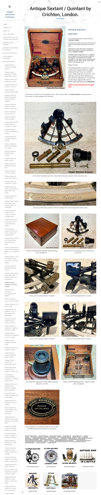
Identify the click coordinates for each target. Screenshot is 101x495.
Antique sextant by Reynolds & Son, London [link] (10, 153)
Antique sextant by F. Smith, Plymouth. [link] (11, 465)
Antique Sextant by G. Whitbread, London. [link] (11, 80)
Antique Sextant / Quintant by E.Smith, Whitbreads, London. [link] (11, 74)
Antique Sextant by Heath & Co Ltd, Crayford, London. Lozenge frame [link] (10, 213)
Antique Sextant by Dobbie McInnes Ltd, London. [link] (11, 402)
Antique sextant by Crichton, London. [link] (10, 172)
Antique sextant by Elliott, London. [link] (10, 159)
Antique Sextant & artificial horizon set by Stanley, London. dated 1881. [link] (11, 420)
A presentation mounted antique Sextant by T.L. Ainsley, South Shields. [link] (11, 378)
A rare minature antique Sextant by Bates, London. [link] (10, 355)
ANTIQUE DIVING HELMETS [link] (8, 44)
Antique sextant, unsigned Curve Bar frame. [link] (10, 342)
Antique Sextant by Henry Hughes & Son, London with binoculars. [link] (11, 411)
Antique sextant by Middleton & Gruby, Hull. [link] (10, 166)
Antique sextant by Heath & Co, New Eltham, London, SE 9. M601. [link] (11, 480)
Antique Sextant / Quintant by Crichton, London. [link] (11, 284)
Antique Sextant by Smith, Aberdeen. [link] (10, 118)
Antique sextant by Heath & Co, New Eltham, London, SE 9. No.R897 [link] (11, 451)
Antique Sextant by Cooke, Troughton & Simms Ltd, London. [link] (11, 435)
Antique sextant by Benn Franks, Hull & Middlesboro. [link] (10, 443)
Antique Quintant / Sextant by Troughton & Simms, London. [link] (11, 328)
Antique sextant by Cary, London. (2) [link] (10, 113)
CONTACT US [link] (7, 27)
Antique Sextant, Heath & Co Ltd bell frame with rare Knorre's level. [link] (11, 241)
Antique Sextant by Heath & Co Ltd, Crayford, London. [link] (10, 321)
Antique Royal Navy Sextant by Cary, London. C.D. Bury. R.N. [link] (11, 369)
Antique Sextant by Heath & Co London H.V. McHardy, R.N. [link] (10, 488)
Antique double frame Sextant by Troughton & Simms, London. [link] (11, 472)
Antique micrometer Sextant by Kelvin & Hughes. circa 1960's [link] (11, 428)
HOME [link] (5, 24)
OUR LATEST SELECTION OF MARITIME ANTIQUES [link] (10, 38)
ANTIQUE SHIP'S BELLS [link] (10, 53)
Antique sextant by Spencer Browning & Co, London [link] (11, 146)
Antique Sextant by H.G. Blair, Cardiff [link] (11, 305)
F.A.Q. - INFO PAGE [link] (8, 34)
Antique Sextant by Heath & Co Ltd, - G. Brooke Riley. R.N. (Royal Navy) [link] (10, 312)
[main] (60, 12)
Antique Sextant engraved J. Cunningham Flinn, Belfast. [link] (10, 293)
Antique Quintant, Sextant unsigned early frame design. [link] (11, 395)
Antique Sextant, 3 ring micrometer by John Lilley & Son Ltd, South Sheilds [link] (11, 260)
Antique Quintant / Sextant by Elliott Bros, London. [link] (11, 131)
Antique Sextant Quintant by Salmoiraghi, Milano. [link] (11, 362)
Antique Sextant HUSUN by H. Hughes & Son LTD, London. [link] (12, 335)
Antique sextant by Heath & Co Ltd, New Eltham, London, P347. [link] (11, 459)
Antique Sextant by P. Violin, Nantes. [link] (11, 197)
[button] (99, 2)
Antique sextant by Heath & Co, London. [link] (11, 177)
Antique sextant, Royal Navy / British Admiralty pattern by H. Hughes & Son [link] (12, 250)
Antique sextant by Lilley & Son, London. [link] (11, 182)
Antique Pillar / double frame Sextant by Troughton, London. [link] (11, 124)
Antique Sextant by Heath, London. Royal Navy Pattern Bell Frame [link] (11, 190)
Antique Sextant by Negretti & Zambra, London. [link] (10, 268)
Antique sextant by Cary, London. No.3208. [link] (11, 300)
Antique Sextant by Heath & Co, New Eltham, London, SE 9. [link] (11, 106)
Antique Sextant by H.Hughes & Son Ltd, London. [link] (11, 139)
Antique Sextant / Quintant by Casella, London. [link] (11, 67)
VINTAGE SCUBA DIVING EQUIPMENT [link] (10, 49)
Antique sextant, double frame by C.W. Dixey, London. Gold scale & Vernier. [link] (11, 232)
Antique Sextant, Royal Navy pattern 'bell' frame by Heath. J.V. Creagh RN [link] (11, 204)
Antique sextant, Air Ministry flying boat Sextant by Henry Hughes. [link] (10, 98)
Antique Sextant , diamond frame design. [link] (11, 91)
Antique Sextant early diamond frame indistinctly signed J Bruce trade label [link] (11, 387)
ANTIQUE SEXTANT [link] (9, 61)
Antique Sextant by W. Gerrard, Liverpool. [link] (11, 86)
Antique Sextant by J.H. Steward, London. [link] (11, 349)
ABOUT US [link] (6, 31)
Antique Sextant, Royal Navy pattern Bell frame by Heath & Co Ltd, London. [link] (11, 276)
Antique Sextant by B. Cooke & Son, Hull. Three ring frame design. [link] (11, 223)
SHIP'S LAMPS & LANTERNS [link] (8, 57)
